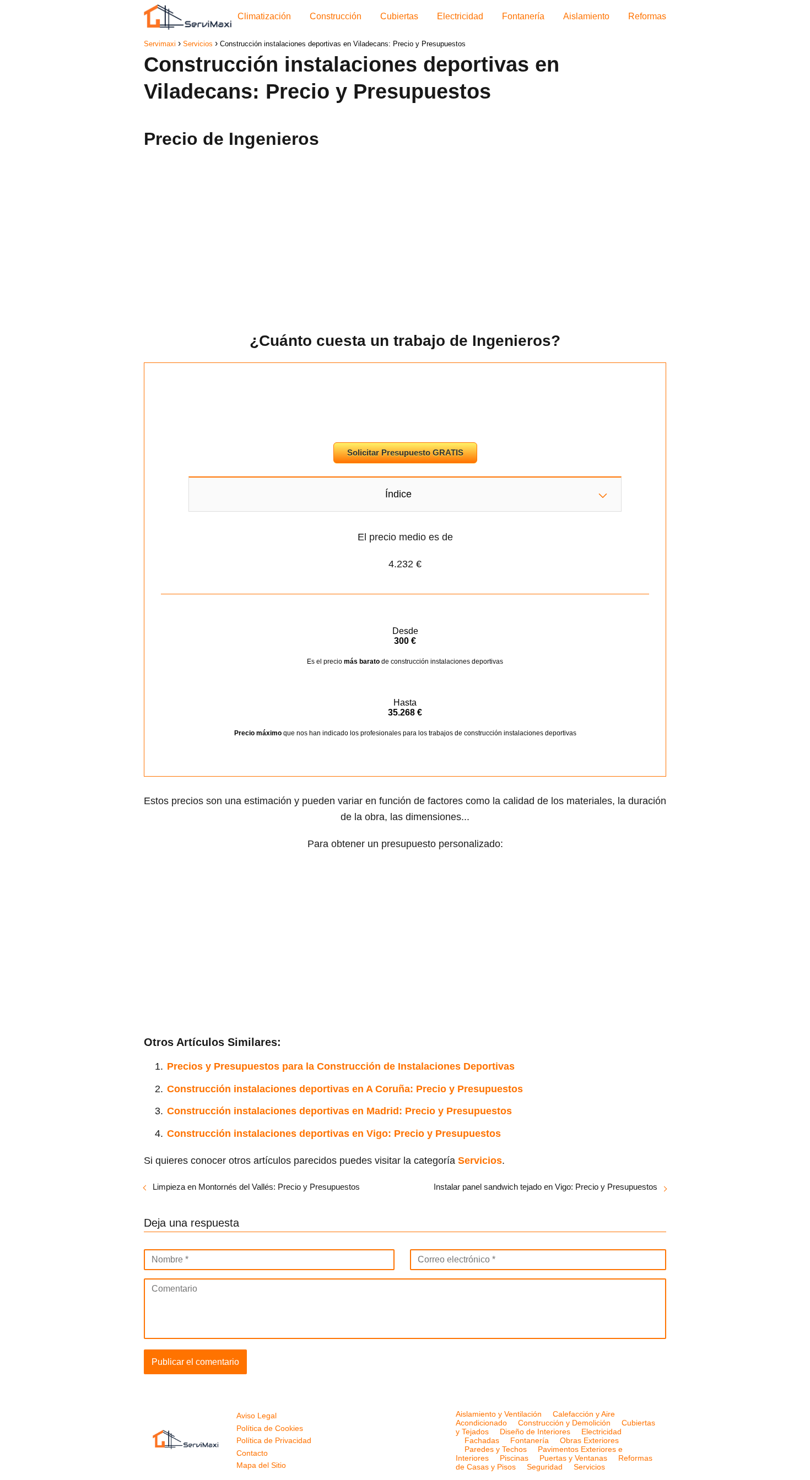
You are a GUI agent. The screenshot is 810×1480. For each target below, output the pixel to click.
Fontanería (523, 16)
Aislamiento (586, 16)
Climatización (264, 16)
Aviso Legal (256, 1415)
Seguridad (545, 1466)
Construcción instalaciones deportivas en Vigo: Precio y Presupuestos (334, 1133)
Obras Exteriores (589, 1440)
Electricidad (460, 16)
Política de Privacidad (273, 1440)
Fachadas (482, 1440)
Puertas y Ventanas (573, 1458)
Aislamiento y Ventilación (499, 1413)
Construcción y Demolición (564, 1422)
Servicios (589, 1466)
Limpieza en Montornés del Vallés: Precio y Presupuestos (256, 1186)
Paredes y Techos (496, 1449)
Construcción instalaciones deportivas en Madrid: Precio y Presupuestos (339, 1110)
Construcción (335, 16)
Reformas (647, 16)
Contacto (252, 1453)
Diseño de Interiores (535, 1431)
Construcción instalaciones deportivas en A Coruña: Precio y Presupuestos (345, 1088)
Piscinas (514, 1458)
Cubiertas (399, 16)
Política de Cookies (269, 1428)
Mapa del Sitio (261, 1465)
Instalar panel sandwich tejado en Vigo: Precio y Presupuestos (545, 1186)
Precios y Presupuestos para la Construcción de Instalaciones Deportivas (341, 1066)
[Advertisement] (405, 236)
